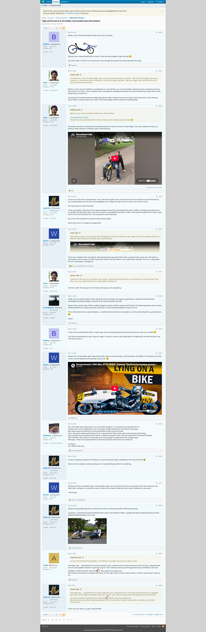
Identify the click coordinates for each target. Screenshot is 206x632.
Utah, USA (53, 218)
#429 (160, 196)
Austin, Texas (53, 90)
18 (63, 28)
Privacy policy (145, 626)
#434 (160, 353)
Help (153, 626)
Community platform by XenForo (103, 630)
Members (64, 2)
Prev (46, 28)
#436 (160, 456)
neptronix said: (75, 557)
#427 (160, 71)
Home (49, 2)
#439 (160, 553)
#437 (160, 483)
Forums (56, 2)
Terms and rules (133, 626)
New (45, 5)
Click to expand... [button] (115, 250)
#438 (160, 505)
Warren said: (75, 275)
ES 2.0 (46, 626)
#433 (160, 329)
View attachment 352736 (79, 117)
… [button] (53, 28)
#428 (160, 106)
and (77, 451)
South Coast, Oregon (56, 443)
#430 (160, 229)
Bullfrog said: (75, 110)
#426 (160, 32)
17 (60, 28)
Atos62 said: (74, 75)
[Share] (156, 32)
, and (83, 266)
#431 (160, 272)
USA (51, 52)
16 (56, 28)
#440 (160, 585)
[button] (69, 2)
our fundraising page (72, 13)
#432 (160, 296)
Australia (52, 318)
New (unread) (56, 5)
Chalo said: (74, 233)
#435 (160, 424)
